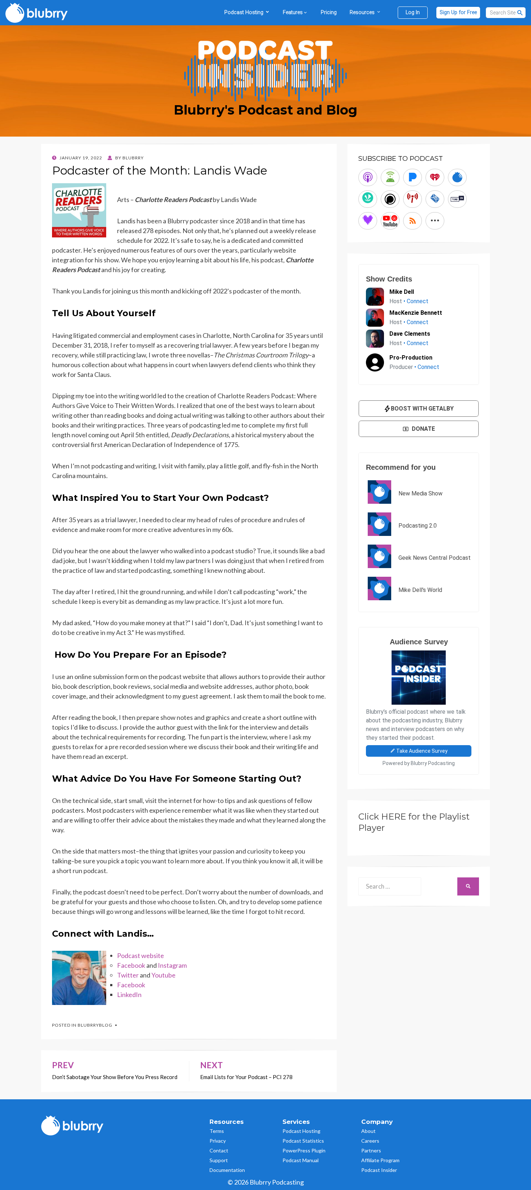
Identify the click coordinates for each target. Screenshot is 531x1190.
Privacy (218, 1141)
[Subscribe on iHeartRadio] (435, 177)
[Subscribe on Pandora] (412, 177)
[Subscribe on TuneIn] (457, 199)
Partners (371, 1150)
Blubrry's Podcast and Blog (265, 110)
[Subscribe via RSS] (412, 220)
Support (219, 1160)
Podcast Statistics (303, 1141)
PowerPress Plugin (303, 1150)
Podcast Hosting (301, 1131)
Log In (413, 12)
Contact (219, 1150)
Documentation (227, 1170)
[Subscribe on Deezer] (367, 220)
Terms (217, 1131)
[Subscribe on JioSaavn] (367, 199)
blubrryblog (95, 1025)
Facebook (131, 965)
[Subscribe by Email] (435, 199)
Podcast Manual (300, 1160)
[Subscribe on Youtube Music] (390, 220)
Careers (370, 1141)
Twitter (128, 975)
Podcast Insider (379, 1170)
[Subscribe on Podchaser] (390, 199)
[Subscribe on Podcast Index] (412, 199)
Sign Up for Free (458, 12)
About (368, 1131)
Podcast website (140, 955)
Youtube (163, 975)
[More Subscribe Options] (435, 220)
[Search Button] (520, 12)
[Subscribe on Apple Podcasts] (367, 177)
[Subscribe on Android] (390, 177)
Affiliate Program (380, 1160)
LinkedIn (129, 994)
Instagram (172, 965)
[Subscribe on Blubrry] (457, 177)
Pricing (329, 12)
